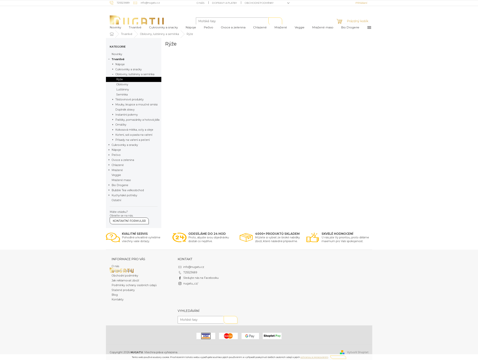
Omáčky (120, 124)
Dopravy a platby (224, 2)
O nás (200, 2)
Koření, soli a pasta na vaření (133, 134)
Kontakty (118, 299)
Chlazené (118, 165)
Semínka (122, 94)
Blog (115, 294)
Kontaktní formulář (129, 221)
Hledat (275, 21)
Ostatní (116, 200)
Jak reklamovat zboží (125, 280)
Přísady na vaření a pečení (132, 140)
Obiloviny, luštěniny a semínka (134, 74)
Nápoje (120, 64)
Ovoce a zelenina (123, 160)
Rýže (119, 79)
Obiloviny (122, 84)
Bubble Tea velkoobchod (128, 190)
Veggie (116, 175)
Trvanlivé (118, 59)
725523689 (190, 272)
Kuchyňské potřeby (124, 195)
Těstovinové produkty (129, 99)
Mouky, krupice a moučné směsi (136, 104)
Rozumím (338, 357)
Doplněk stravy (125, 109)
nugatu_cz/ (190, 283)
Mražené (117, 170)
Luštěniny (122, 89)
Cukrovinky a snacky (128, 69)
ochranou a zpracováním (314, 357)
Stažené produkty (123, 290)
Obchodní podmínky (259, 2)
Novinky (117, 54)
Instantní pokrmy (126, 114)
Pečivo (116, 155)
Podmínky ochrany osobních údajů (134, 285)
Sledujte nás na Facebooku (201, 278)
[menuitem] (115, 27)
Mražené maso (121, 180)
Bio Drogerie (120, 185)
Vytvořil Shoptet (358, 352)
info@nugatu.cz (193, 267)
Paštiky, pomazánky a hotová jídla (137, 119)
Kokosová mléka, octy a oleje (134, 129)
